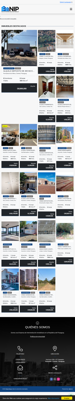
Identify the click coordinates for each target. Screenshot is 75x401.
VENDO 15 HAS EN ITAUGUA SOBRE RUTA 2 (46, 56)
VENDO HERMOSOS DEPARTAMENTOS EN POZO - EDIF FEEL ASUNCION (28, 295)
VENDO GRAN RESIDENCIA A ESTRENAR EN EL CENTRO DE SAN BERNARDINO (10, 295)
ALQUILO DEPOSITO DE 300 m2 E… (18, 71)
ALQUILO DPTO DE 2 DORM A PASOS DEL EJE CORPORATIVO (10, 249)
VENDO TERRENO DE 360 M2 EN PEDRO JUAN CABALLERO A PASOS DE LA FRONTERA (65, 246)
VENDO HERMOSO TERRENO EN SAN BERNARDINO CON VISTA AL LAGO (46, 295)
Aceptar (66, 398)
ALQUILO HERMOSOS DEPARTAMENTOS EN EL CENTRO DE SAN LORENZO (46, 104)
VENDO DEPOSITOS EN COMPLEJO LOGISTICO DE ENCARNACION (46, 201)
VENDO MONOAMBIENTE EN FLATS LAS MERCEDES (65, 150)
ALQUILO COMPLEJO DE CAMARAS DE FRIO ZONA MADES (28, 249)
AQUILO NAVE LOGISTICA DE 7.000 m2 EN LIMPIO (46, 249)
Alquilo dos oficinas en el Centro (28, 198)
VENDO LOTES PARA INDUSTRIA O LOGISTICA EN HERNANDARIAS (65, 198)
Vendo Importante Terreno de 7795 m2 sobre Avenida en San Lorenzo (10, 198)
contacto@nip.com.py (20, 378)
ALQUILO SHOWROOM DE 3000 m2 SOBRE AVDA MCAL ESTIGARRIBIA (65, 56)
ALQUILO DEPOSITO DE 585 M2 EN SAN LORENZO (46, 152)
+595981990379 (20, 359)
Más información (53, 398)
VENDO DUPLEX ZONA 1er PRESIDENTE (10, 150)
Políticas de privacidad (37, 336)
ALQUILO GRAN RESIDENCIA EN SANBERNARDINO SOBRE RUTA (28, 150)
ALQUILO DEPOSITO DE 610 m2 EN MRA (65, 104)
